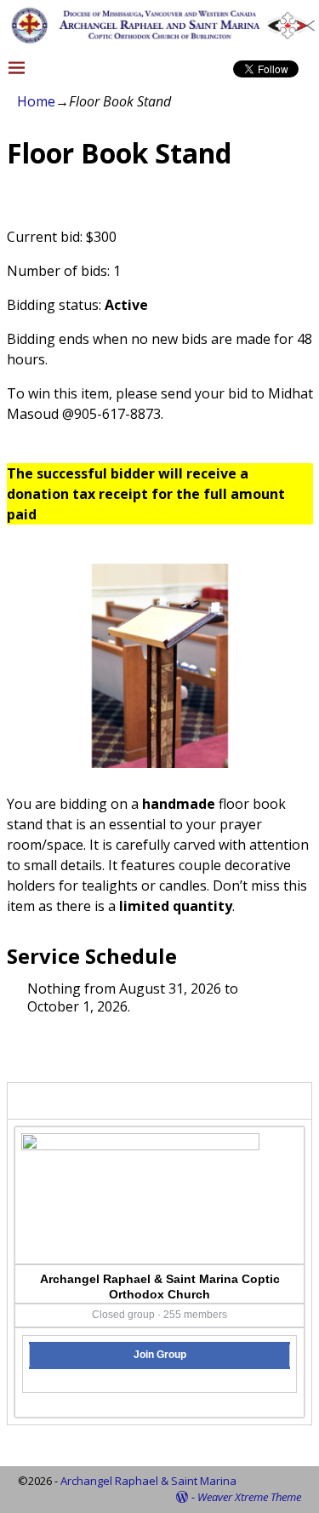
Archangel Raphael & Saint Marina (148, 1480)
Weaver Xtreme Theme (249, 1496)
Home (36, 101)
